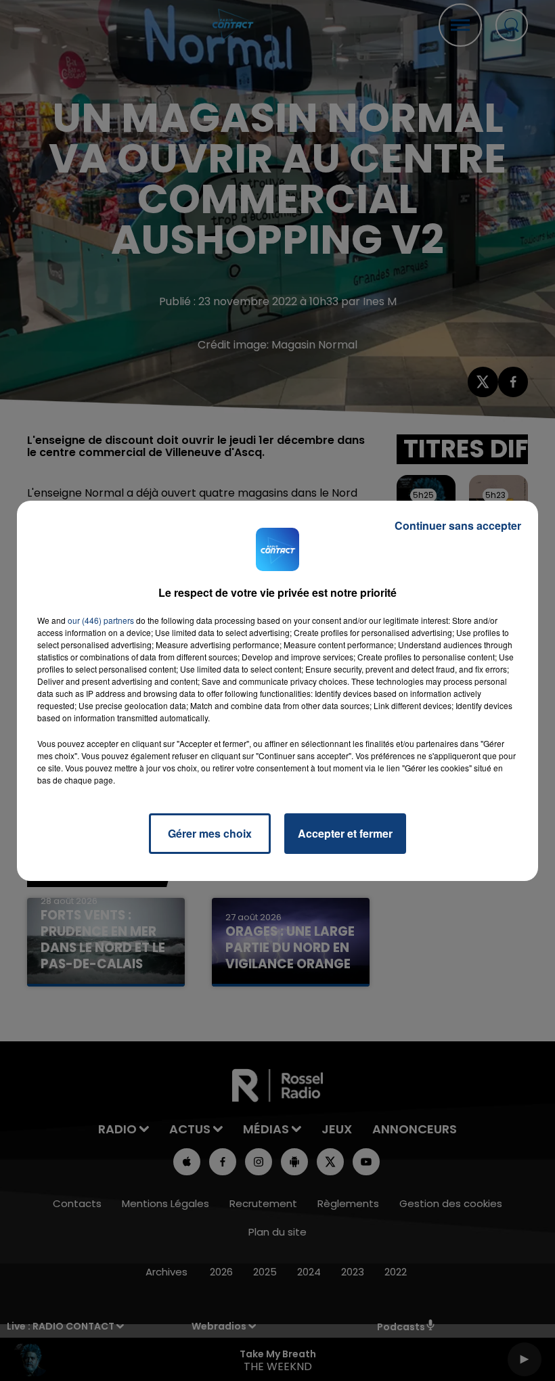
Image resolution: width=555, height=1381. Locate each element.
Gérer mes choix (210, 833)
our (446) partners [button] (101, 620)
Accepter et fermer (345, 833)
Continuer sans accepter (458, 525)
